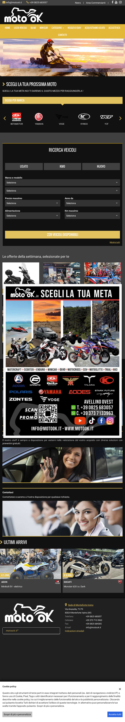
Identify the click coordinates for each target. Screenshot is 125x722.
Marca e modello (13, 177)
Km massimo (71, 211)
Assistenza (114, 27)
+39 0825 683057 (38, 2)
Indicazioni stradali (74, 631)
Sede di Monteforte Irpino (80, 605)
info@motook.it (14, 2)
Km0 (62, 166)
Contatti (62, 35)
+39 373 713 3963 (94, 620)
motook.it (11, 630)
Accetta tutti (115, 714)
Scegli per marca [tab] (14, 100)
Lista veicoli (20, 27)
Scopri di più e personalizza (17, 714)
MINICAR (44, 27)
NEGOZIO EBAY (74, 27)
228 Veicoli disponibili (62, 234)
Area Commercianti (95, 2)
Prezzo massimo (13, 198)
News (78, 2)
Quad (33, 27)
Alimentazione (12, 211)
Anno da (69, 198)
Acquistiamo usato (95, 27)
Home (7, 27)
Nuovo (101, 166)
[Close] (122, 284)
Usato (24, 166)
